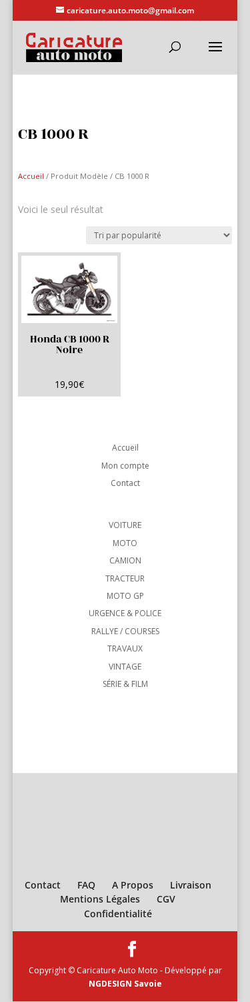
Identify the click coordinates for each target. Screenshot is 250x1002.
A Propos (132, 885)
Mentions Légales (100, 899)
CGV (166, 899)
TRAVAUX (125, 648)
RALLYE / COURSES (125, 631)
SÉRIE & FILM (125, 684)
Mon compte (125, 465)
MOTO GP (125, 595)
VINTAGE (125, 666)
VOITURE (125, 525)
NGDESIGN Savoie (125, 983)
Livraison (190, 885)
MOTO (125, 543)
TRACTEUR (125, 578)
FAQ (86, 885)
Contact (125, 483)
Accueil (31, 176)
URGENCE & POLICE (125, 613)
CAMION (125, 560)
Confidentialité (118, 913)
